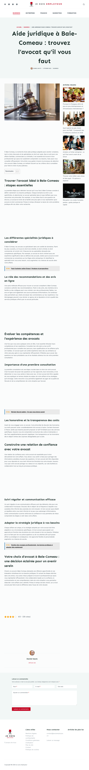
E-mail (38, 686)
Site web (60, 686)
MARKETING (57, 13)
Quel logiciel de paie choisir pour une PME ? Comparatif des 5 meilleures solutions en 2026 (73, 130)
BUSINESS (16, 13)
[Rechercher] (84, 4)
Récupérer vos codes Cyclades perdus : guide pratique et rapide (73, 202)
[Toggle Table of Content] (16, 171)
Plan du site (29, 745)
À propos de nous (10, 742)
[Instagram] (13, 4)
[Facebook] (5, 4)
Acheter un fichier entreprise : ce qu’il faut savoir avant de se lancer (73, 154)
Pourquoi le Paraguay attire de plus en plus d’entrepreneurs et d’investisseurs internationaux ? (73, 106)
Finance (43, 13)
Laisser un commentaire (21, 709)
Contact (28, 747)
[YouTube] (16, 4)
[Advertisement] (32, 138)
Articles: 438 (32, 662)
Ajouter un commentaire (21, 692)
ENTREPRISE (30, 13)
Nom (15, 686)
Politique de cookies (32, 749)
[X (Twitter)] (9, 4)
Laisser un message (53, 740)
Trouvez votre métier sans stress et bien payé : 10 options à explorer (73, 178)
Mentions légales (31, 733)
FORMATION (71, 13)
